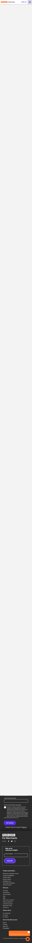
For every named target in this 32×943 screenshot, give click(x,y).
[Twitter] (12, 841)
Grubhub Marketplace (8, 875)
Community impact (8, 903)
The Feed (5, 890)
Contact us (6, 907)
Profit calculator (7, 894)
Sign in (23, 2)
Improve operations (8, 902)
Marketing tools (7, 881)
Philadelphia (6, 928)
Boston (5, 922)
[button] (28, 939)
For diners (5, 915)
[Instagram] (15, 841)
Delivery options (7, 879)
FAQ (4, 898)
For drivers (5, 917)
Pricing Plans (6, 892)
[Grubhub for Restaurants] (9, 836)
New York (5, 926)
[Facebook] (8, 841)
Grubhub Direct (7, 877)
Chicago (5, 924)
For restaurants (6, 913)
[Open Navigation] (30, 2)
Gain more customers (8, 900)
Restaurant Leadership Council (10, 873)
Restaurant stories (7, 905)
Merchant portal (7, 885)
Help (4, 896)
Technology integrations (9, 883)
